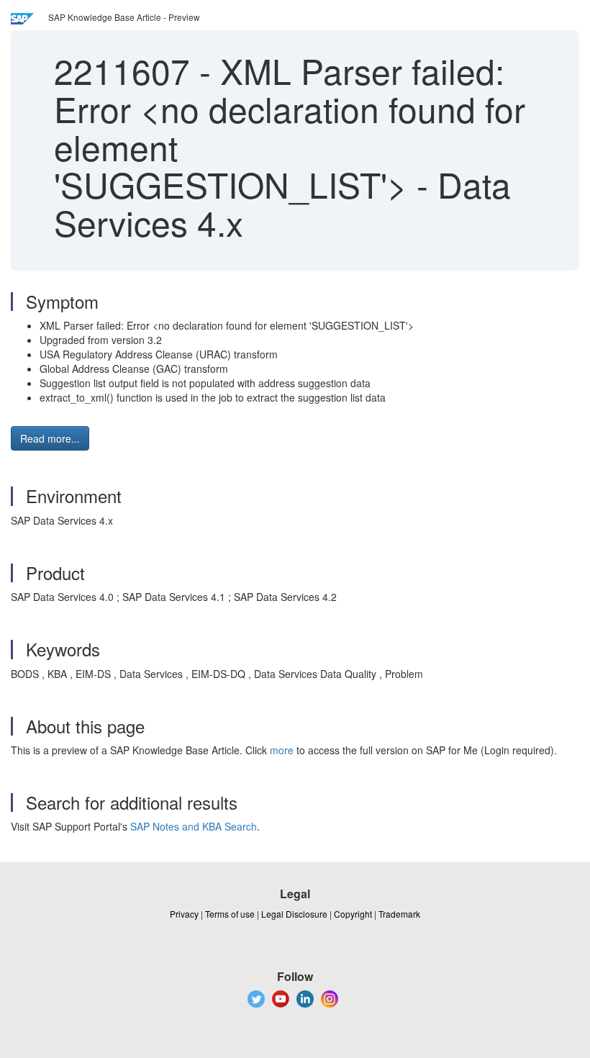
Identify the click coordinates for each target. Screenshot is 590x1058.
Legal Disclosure (294, 914)
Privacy (184, 914)
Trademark (399, 914)
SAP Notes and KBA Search (193, 826)
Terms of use (230, 914)
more (282, 750)
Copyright (353, 914)
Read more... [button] (50, 438)
